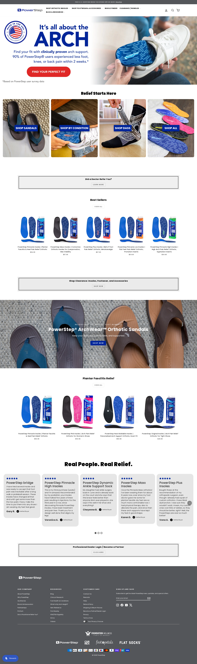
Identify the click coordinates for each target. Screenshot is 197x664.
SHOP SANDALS (26, 128)
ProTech (20, 611)
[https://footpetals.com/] (105, 643)
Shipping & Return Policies (92, 608)
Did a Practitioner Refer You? (28, 614)
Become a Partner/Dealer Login (94, 611)
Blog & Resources (55, 12)
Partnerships (22, 608)
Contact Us (87, 594)
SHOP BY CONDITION (74, 128)
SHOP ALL (171, 128)
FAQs (85, 601)
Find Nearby (54, 611)
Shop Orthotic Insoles (57, 8)
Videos (52, 621)
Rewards (86, 597)
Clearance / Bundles (129, 8)
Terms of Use (88, 618)
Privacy (86, 614)
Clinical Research (56, 597)
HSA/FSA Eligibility (56, 614)
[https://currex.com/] (87, 643)
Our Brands (22, 601)
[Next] (189, 503)
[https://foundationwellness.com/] (98, 634)
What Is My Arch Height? (59, 604)
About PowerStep (24, 594)
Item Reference (55, 608)
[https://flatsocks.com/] (130, 643)
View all (98, 207)
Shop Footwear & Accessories (86, 8)
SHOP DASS (122, 128)
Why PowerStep (23, 597)
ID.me (52, 618)
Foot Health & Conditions (59, 601)
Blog (52, 594)
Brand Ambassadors (25, 604)
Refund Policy (88, 604)
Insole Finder (111, 8)
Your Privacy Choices (95, 621)
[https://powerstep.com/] (67, 642)
